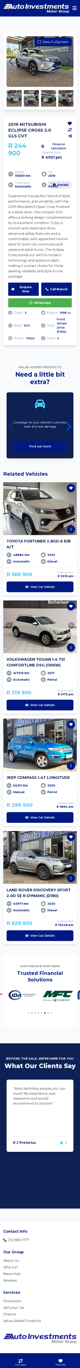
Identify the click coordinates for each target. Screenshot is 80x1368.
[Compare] (70, 130)
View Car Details (42, 587)
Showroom (12, 1301)
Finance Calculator (58, 146)
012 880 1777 (19, 1240)
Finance (9, 1314)
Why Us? (10, 1267)
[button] (11, 61)
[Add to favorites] (70, 123)
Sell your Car (13, 1308)
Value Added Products (22, 1321)
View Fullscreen (55, 42)
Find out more (40, 446)
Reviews (10, 1280)
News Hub (12, 1274)
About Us (11, 1261)
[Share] (70, 136)
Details (63, 185)
